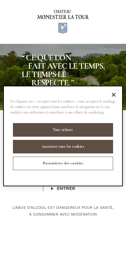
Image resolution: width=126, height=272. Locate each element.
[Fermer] (114, 95)
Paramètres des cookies (63, 163)
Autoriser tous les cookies (63, 146)
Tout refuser (63, 129)
